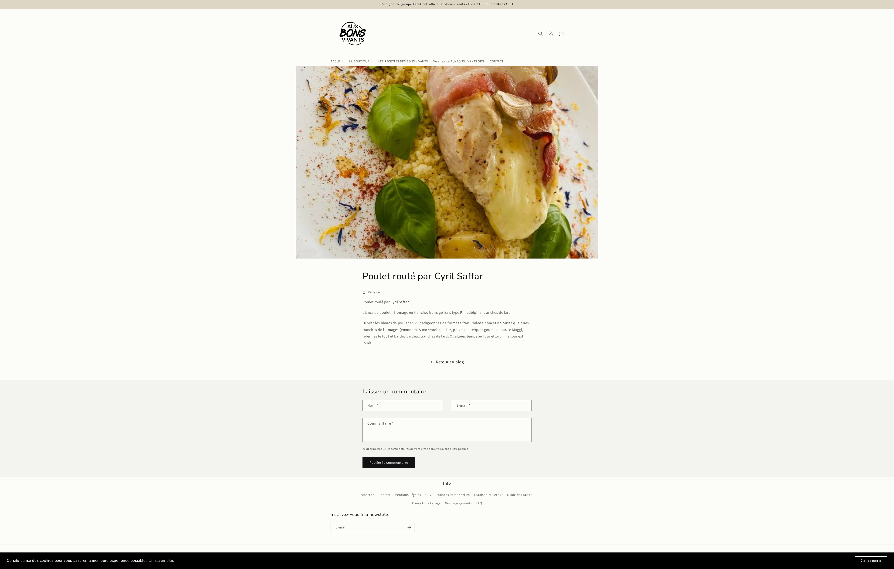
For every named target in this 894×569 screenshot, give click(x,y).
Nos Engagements (458, 503)
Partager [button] (374, 292)
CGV (428, 495)
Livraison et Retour (488, 495)
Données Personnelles (453, 495)
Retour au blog (450, 362)
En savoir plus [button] (161, 560)
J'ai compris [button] (871, 560)
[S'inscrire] (409, 527)
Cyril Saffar (399, 302)
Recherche (366, 495)
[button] (361, 61)
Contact (384, 495)
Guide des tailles (519, 495)
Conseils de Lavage (426, 503)
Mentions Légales (408, 495)
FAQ (479, 503)
